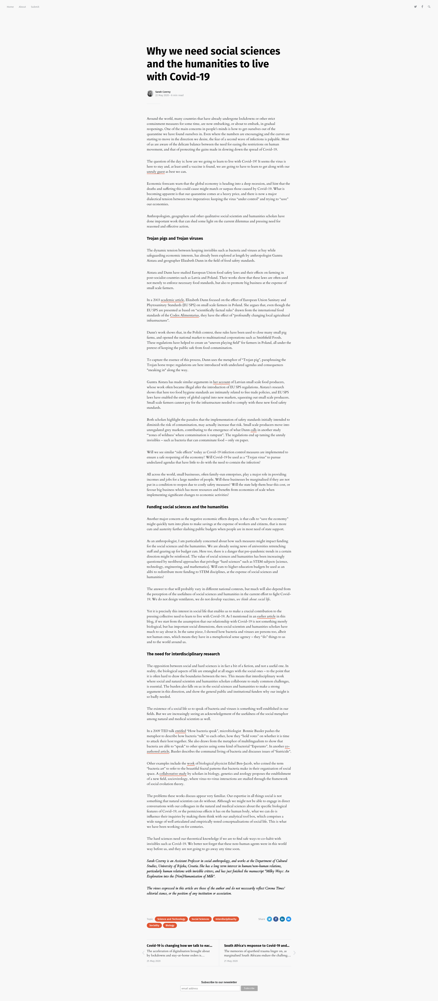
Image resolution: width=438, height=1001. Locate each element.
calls (254, 430)
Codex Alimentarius (184, 315)
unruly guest (156, 171)
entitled (180, 731)
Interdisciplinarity (226, 919)
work (191, 763)
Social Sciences (200, 919)
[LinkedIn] (282, 919)
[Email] (288, 919)
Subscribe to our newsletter (219, 982)
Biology (170, 925)
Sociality (154, 925)
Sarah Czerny (163, 91)
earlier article (266, 616)
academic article (172, 300)
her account (221, 382)
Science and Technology (171, 919)
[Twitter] (416, 6)
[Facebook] (422, 6)
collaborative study (173, 773)
